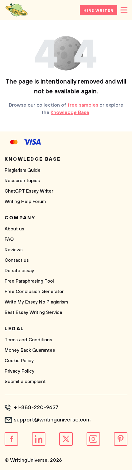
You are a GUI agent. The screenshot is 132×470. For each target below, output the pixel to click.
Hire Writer (98, 10)
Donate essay (19, 271)
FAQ (9, 239)
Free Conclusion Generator (34, 292)
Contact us (17, 260)
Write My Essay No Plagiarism (36, 302)
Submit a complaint (25, 382)
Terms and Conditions (28, 340)
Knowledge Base (70, 112)
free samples (83, 105)
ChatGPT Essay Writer (29, 191)
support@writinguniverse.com (52, 420)
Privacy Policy (19, 371)
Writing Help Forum (25, 202)
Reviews (14, 250)
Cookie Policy (19, 361)
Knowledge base (33, 159)
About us (14, 229)
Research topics (22, 181)
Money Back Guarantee (30, 350)
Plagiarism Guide (23, 170)
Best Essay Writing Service (33, 312)
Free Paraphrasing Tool (29, 281)
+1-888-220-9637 (36, 408)
